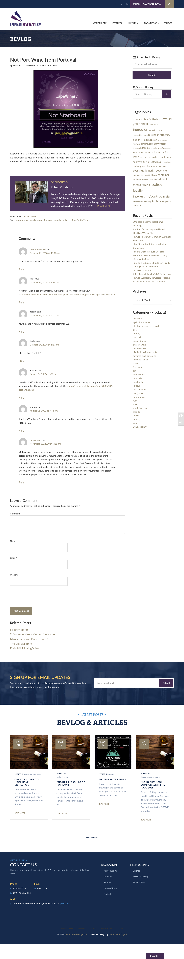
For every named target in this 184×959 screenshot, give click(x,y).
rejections (167, 162)
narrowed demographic (142, 175)
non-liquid (149, 179)
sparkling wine (140, 408)
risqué (150, 161)
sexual (151, 152)
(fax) (29, 892)
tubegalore (35, 440)
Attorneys (108, 876)
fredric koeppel (37, 249)
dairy (160, 162)
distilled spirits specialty (145, 352)
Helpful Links (139, 864)
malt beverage (140, 389)
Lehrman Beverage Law (25, 18)
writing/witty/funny (80, 220)
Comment (16, 513)
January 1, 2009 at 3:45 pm (43, 374)
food (135, 363)
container (163, 175)
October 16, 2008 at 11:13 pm (45, 253)
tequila (136, 411)
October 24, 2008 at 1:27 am (44, 344)
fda (156, 161)
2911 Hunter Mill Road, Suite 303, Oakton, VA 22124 (41, 903)
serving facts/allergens (156, 201)
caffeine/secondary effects (153, 143)
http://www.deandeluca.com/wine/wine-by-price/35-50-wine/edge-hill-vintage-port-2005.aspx (67, 294)
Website (14, 574)
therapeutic (137, 148)
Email (13, 557)
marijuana (138, 393)
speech (144, 157)
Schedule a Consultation (148, 4)
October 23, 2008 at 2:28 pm (44, 282)
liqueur (136, 385)
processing (162, 140)
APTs (145, 152)
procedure (154, 157)
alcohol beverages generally (147, 326)
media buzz (140, 185)
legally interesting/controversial (45, 220)
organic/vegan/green (159, 148)
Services (107, 882)
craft (154, 139)
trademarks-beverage (154, 170)
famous (146, 147)
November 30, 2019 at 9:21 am (45, 443)
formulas (136, 144)
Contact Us (42, 888)
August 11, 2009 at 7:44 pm (44, 410)
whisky (136, 419)
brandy (136, 333)
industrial (137, 378)
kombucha (138, 382)
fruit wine (138, 367)
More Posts (92, 837)
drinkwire (136, 119)
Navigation (109, 864)
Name (14, 541)
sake (135, 404)
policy (65, 220)
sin (149, 184)
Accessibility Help (140, 876)
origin (157, 178)
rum (135, 400)
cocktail (137, 337)
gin (134, 370)
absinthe (137, 318)
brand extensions (139, 179)
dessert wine (29, 216)
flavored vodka (140, 359)
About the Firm (110, 870)
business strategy (159, 135)
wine (135, 423)
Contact (107, 894)
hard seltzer (139, 374)
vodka (136, 415)
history (154, 175)
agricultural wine (141, 322)
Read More (20, 813)
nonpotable (138, 396)
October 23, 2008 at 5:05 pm (44, 315)
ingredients (142, 129)
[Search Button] (169, 4)
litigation (146, 139)
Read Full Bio (104, 206)
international (22, 220)
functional (154, 124)
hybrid (163, 178)
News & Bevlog (110, 888)
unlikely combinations (145, 166)
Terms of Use (138, 882)
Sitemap (136, 870)
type (145, 134)
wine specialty (140, 426)
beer (135, 329)
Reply (21, 269)
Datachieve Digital (118, 934)
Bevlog (26, 774)
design (136, 140)
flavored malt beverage (144, 355)
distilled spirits (140, 348)
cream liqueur (140, 340)
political (137, 205)
